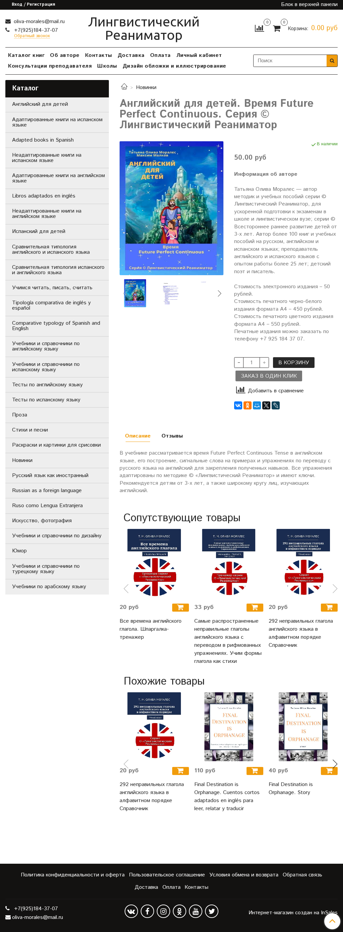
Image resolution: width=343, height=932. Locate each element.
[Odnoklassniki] (179, 911)
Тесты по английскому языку (47, 385)
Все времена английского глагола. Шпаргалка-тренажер (151, 629)
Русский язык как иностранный (50, 475)
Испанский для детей (38, 231)
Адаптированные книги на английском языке (58, 178)
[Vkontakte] (131, 911)
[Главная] (124, 87)
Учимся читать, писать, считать (52, 288)
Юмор (19, 551)
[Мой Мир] (257, 405)
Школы (107, 66)
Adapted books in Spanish (43, 140)
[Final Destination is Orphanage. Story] (303, 726)
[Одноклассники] (248, 405)
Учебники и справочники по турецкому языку (46, 568)
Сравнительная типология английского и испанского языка (51, 249)
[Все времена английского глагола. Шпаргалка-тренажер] (154, 563)
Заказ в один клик (269, 376)
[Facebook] (147, 911)
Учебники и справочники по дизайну (56, 536)
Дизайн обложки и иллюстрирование (174, 66)
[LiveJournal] (276, 405)
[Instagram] (163, 911)
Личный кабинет (199, 55)
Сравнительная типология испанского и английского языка (58, 270)
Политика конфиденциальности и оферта (73, 875)
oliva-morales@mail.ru (38, 21)
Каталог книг (26, 55)
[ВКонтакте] (238, 405)
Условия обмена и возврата (243, 875)
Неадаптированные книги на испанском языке (46, 157)
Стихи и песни (30, 430)
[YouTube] (195, 911)
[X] (266, 405)
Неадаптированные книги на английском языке (46, 213)
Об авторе (65, 55)
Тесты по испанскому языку (46, 400)
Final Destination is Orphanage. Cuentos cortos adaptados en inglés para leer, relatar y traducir (227, 796)
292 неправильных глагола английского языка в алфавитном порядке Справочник (301, 633)
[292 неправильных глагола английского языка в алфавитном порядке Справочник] (303, 563)
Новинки (146, 87)
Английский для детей (40, 104)
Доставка (131, 55)
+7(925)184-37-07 (35, 30)
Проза (19, 415)
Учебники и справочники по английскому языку (46, 346)
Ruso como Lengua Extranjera (47, 506)
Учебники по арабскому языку (49, 587)
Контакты (98, 55)
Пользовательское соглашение (167, 875)
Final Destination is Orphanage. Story (291, 788)
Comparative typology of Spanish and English (56, 325)
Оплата (160, 55)
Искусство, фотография (42, 521)
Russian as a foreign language (47, 490)
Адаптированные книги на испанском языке (57, 122)
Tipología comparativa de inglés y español (51, 305)
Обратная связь (302, 875)
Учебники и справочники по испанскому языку (46, 367)
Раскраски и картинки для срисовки (56, 445)
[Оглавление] (171, 293)
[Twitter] (211, 911)
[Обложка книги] (171, 208)
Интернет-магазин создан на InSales (293, 913)
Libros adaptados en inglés (43, 196)
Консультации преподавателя (50, 66)
